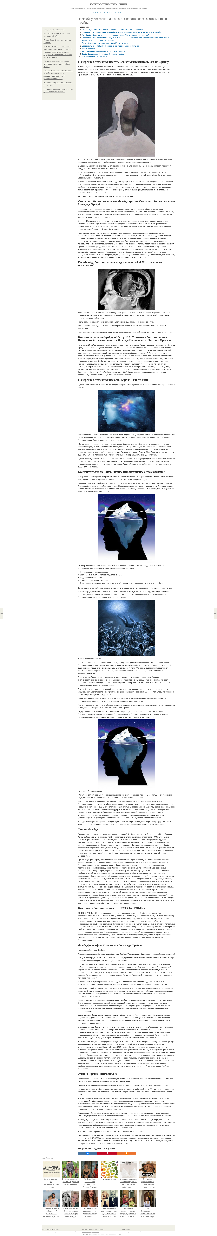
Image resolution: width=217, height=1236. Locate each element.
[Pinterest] (107, 1153)
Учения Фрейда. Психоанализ (94, 56)
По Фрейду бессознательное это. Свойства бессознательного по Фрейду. (112, 29)
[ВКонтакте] (87, 1153)
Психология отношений (108, 4)
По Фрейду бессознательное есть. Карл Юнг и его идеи (105, 43)
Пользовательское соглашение (96, 1229)
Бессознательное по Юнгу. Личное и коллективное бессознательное (110, 46)
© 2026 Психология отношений (50, 1229)
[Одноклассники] (126, 1153)
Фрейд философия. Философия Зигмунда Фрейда (103, 54)
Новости (108, 12)
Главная (97, 12)
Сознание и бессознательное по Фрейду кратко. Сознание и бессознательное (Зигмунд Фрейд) (121, 32)
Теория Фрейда (88, 48)
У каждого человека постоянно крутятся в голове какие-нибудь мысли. (57, 64)
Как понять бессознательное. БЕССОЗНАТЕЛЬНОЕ (104, 51)
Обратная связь (126, 1229)
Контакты (84, 1229)
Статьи (117, 12)
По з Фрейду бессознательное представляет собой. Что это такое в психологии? (115, 35)
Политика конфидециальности (90, 1232)
